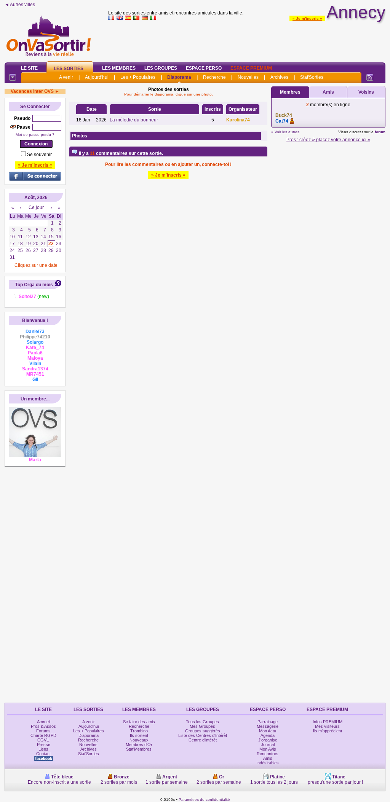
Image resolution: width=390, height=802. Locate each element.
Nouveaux (139, 740)
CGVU (43, 740)
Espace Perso (204, 68)
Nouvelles (248, 77)
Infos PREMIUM (327, 721)
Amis (328, 92)
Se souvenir (39, 154)
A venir (66, 77)
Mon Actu (267, 731)
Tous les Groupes (202, 721)
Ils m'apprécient (327, 731)
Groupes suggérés (202, 731)
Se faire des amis (139, 721)
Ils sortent (139, 735)
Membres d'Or (139, 744)
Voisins (366, 92)
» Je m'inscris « (307, 18)
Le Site (29, 68)
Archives (279, 77)
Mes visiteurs (327, 726)
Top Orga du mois (34, 284)
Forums (43, 731)
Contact (43, 753)
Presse (43, 744)
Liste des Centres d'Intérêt (202, 735)
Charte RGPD (43, 735)
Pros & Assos (43, 726)
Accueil (43, 721)
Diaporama (179, 77)
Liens (43, 749)
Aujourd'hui (97, 77)
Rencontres (267, 753)
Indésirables (267, 763)
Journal (268, 744)
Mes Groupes (202, 726)
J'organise (267, 740)
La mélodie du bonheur (134, 120)
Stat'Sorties (311, 77)
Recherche (214, 77)
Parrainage (267, 721)
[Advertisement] (246, 39)
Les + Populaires (137, 77)
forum (380, 132)
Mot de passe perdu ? (35, 134)
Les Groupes (160, 68)
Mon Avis (267, 749)
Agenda (268, 735)
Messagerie (267, 726)
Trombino (139, 731)
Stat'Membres (139, 749)
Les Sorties (68, 68)
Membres (290, 92)
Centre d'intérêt (203, 740)
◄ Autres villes (20, 4)
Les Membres (119, 68)
